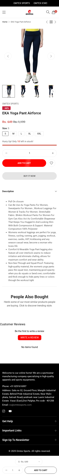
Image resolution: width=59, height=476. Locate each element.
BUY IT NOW (29, 176)
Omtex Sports (21, 3)
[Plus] (52, 153)
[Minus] (6, 153)
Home (4, 22)
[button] (51, 56)
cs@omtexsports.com (17, 404)
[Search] (48, 12)
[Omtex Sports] (29, 12)
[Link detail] (3, 411)
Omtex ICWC (40, 3)
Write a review (29, 337)
